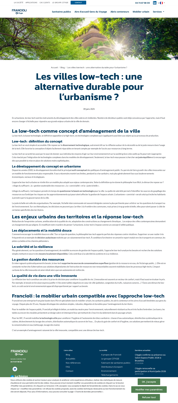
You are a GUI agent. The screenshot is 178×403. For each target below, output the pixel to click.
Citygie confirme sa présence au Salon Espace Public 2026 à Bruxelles (150, 357)
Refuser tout (149, 397)
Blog (62, 67)
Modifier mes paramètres (149, 389)
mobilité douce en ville (43, 234)
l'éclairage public (146, 263)
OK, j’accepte (149, 382)
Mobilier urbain (141, 11)
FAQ (68, 366)
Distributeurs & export (112, 366)
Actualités (70, 358)
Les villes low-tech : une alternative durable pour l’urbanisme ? (97, 67)
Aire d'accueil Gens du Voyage (91, 11)
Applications (31, 2)
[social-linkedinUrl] (155, 3)
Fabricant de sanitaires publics (115, 362)
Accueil (54, 67)
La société (18, 2)
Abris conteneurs (120, 11)
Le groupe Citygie (60, 2)
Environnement (108, 370)
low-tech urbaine (29, 182)
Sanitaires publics (61, 11)
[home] (19, 11)
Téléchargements (109, 375)
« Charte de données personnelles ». (88, 391)
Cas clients (45, 2)
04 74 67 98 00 (142, 2)
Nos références (73, 362)
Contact (78, 2)
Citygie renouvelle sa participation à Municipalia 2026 (150, 370)
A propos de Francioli (111, 354)
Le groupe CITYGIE (110, 358)
